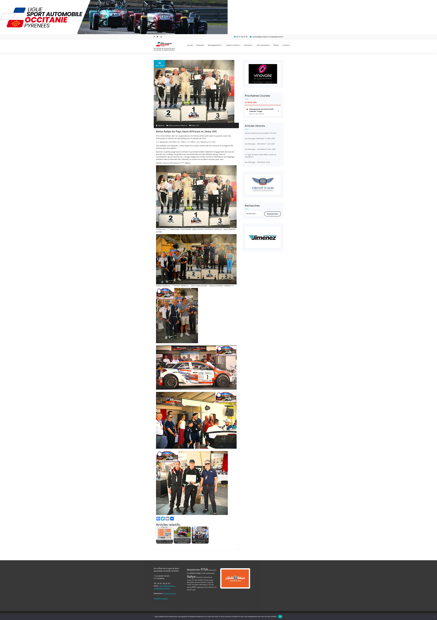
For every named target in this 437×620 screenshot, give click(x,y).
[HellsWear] (235, 578)
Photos (276, 45)
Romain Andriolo (200, 582)
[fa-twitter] (157, 37)
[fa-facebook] (154, 37)
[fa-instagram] (161, 37)
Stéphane (160, 125)
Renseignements (214, 45)
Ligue (194, 590)
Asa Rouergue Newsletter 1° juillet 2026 (260, 138)
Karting (189, 587)
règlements (200, 587)
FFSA (204, 569)
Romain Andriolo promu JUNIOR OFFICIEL (261, 133)
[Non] (434, 616)
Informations (203, 585)
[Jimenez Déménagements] (263, 237)
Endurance (199, 577)
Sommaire (200, 45)
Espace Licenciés (233, 45)
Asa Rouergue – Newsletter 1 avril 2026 (260, 144)
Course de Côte (192, 580)
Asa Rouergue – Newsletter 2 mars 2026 (260, 149)
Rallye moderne (174, 125)
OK (280, 616)
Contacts (286, 45)
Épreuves (248, 45)
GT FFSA (211, 585)
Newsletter (193, 569)
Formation (195, 585)
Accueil (190, 45)
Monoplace (190, 582)
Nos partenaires (263, 45)
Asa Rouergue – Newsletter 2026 (257, 162)
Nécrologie (209, 580)
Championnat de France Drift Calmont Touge (261, 110)
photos (193, 573)
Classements (210, 573)
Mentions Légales (161, 598)
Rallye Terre (200, 573)
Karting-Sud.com (169, 593)
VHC (197, 125)
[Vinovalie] (263, 74)
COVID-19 (201, 580)
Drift (206, 587)
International (208, 577)
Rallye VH (183, 125)
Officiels (210, 587)
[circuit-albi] (263, 184)
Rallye (193, 125)
